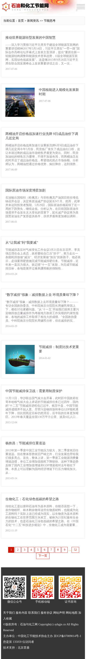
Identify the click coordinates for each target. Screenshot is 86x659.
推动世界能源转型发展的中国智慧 (30, 37)
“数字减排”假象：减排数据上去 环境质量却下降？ (42, 294)
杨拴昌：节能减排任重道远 (25, 443)
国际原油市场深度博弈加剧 (25, 190)
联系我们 (34, 612)
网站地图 (71, 612)
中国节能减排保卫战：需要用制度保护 (33, 391)
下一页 (42, 555)
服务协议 (46, 612)
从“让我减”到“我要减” (21, 242)
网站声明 (59, 612)
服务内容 (21, 612)
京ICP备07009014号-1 (67, 636)
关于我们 (9, 612)
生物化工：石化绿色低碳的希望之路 (32, 499)
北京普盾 (23, 647)
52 (75, 549)
